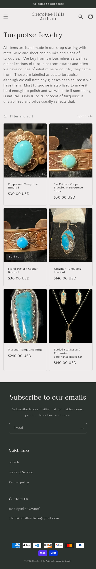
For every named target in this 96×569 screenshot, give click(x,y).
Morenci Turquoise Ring (25, 350)
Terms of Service (21, 472)
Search (14, 462)
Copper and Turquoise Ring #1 (23, 186)
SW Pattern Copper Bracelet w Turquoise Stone (68, 188)
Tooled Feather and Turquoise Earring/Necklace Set (68, 353)
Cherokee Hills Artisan (42, 561)
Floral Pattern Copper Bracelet (23, 270)
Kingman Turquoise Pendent (67, 270)
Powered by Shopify (62, 561)
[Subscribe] (82, 428)
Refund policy (19, 482)
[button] (5, 17)
